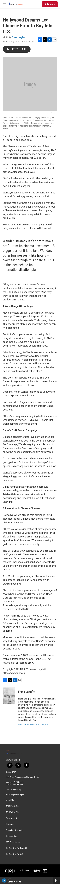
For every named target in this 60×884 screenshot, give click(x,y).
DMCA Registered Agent (15, 795)
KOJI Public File (12, 812)
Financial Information (15, 830)
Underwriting (11, 836)
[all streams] (56, 880)
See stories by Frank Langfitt (33, 724)
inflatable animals (41, 708)
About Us (10, 800)
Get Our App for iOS (14, 854)
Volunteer (10, 824)
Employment (11, 818)
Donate (51, 4)
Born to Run (30, 720)
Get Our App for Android (16, 848)
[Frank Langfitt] (9, 695)
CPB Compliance (13, 842)
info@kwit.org (16, 790)
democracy (49, 705)
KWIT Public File (12, 806)
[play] (4, 880)
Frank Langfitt (18, 37)
